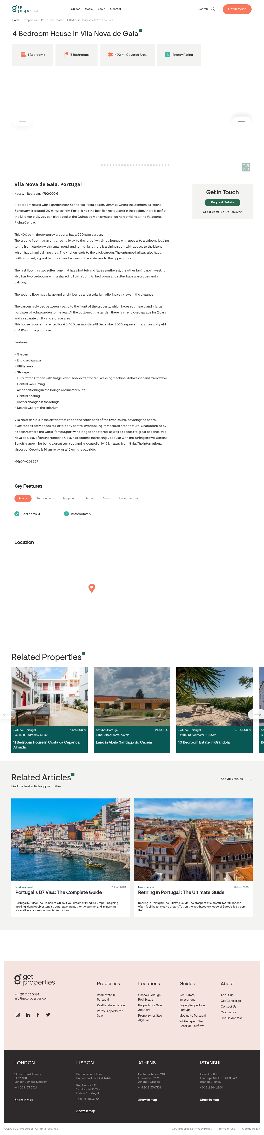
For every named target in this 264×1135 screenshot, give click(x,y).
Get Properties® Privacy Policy (192, 1129)
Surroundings (45, 498)
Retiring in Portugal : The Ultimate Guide (181, 892)
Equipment (70, 498)
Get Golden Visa (232, 1018)
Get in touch (237, 9)
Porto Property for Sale (110, 1013)
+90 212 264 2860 (211, 1087)
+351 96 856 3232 (87, 1099)
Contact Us (228, 1006)
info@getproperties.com (31, 998)
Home (15, 20)
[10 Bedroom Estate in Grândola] (214, 696)
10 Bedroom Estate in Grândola (204, 743)
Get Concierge (231, 1001)
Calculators (228, 1012)
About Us (227, 995)
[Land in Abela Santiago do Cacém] (132, 696)
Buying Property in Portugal (192, 1008)
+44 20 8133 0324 (26, 994)
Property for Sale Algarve (150, 1018)
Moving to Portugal (192, 1015)
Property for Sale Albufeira (150, 1008)
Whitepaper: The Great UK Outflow (191, 1024)
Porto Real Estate (51, 20)
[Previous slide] (22, 121)
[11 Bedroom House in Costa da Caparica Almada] (49, 696)
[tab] (99, 165)
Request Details (222, 202)
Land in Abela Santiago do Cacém (124, 743)
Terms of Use (227, 1129)
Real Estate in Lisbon (111, 1005)
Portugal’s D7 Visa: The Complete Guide (58, 892)
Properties (30, 20)
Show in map (23, 1100)
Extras (89, 498)
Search (203, 9)
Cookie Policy (251, 1129)
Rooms (23, 498)
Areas (106, 498)
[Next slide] (241, 121)
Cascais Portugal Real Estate (149, 997)
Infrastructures (129, 498)
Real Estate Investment (187, 997)
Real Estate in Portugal (106, 997)
